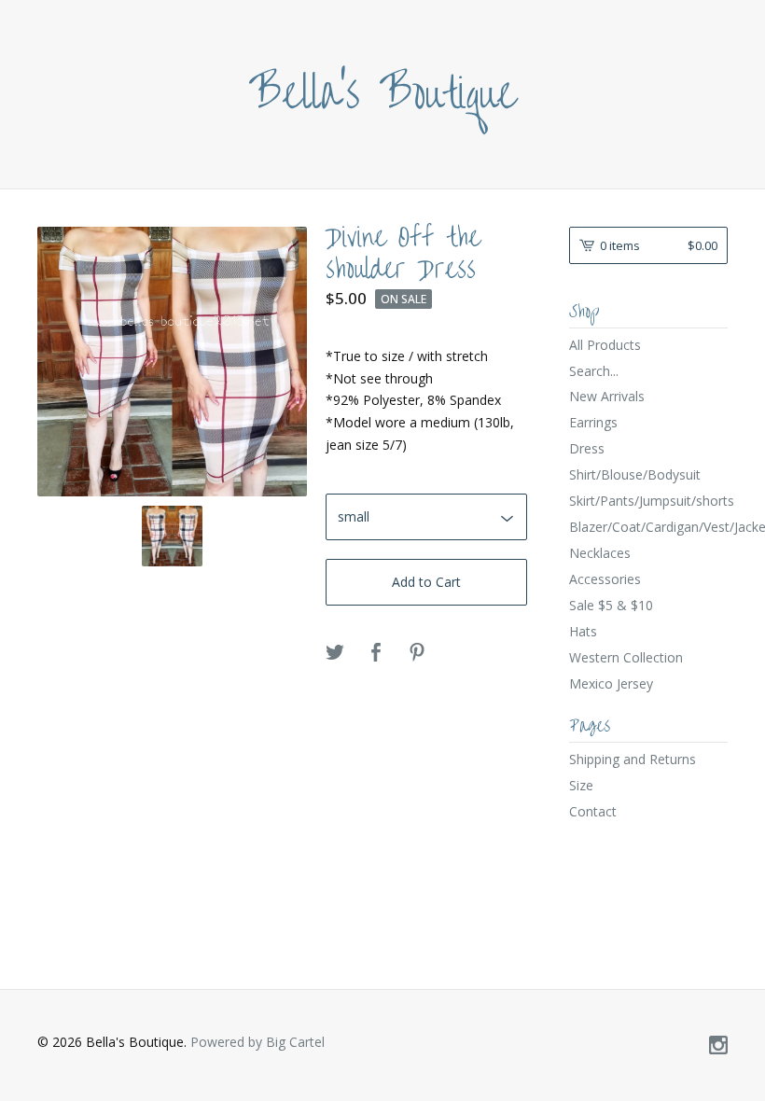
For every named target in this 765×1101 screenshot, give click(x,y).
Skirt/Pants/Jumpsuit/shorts (648, 500)
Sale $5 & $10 (611, 605)
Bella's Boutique (383, 94)
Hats (583, 631)
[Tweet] (335, 653)
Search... (594, 371)
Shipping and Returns (632, 759)
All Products (605, 345)
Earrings (593, 422)
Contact (593, 811)
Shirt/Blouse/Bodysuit (635, 474)
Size (581, 785)
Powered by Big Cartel (257, 1042)
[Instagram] (718, 1046)
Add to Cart (426, 582)
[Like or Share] (376, 653)
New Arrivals (607, 396)
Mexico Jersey (611, 683)
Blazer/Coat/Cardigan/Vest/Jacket (648, 527)
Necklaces (600, 553)
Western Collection (626, 657)
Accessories (605, 579)
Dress (587, 448)
